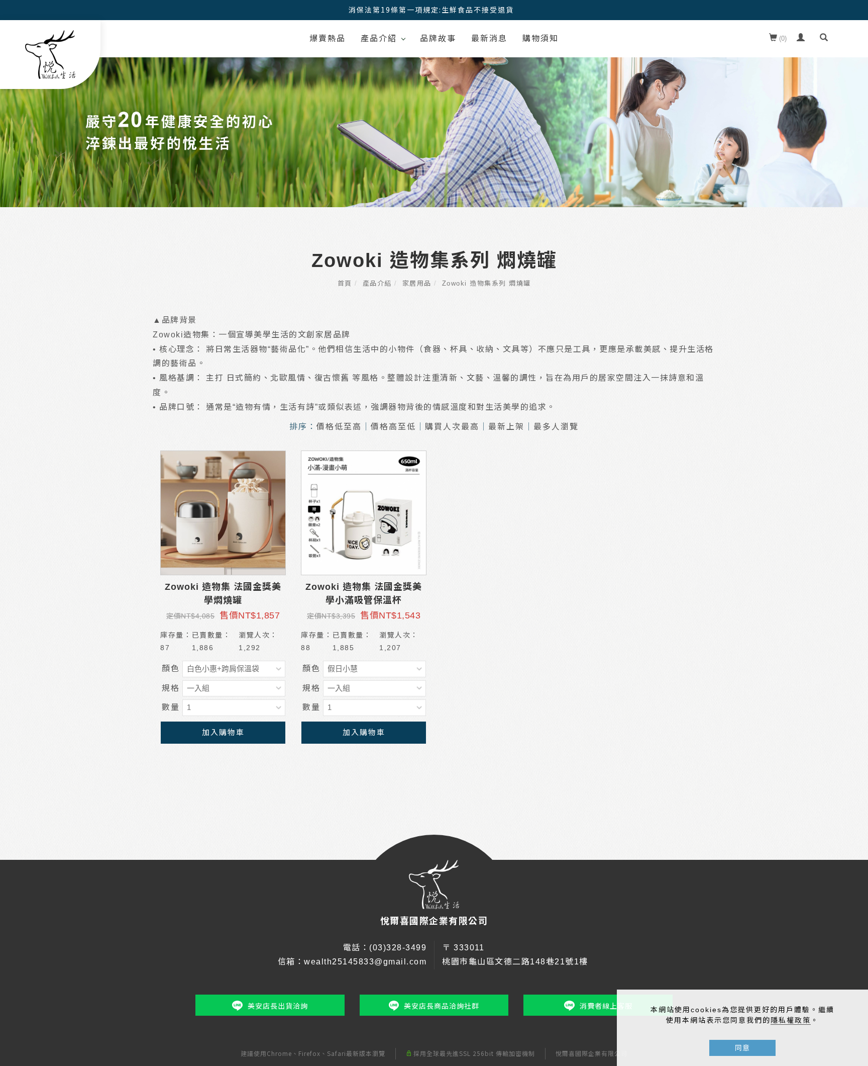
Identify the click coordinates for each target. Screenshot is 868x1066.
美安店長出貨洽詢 (278, 1006)
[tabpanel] (434, 122)
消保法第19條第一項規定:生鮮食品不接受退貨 (431, 10)
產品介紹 (379, 38)
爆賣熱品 (327, 38)
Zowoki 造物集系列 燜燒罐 (486, 283)
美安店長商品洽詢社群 (441, 1006)
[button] (824, 38)
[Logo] (50, 54)
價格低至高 (339, 426)
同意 (742, 1048)
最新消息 (489, 38)
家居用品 (416, 283)
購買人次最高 (452, 426)
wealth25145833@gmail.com (365, 961)
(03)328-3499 (397, 947)
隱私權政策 (791, 1020)
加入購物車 (223, 732)
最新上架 (506, 426)
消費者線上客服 (606, 1006)
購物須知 (540, 38)
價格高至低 (393, 426)
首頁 (345, 283)
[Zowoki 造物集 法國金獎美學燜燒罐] (223, 513)
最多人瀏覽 (556, 426)
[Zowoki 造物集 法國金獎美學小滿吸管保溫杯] (363, 513)
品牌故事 (438, 38)
